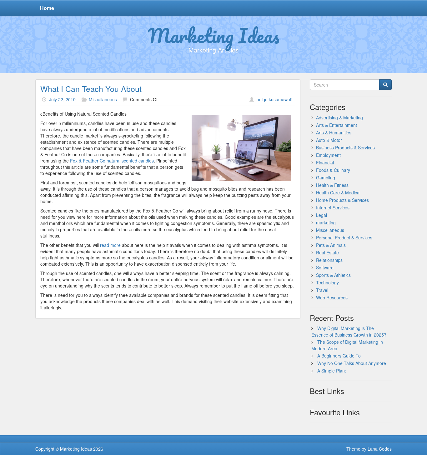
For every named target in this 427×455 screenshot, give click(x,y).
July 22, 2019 (62, 99)
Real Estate (327, 252)
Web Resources (332, 297)
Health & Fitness (332, 185)
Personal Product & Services (344, 237)
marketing (326, 222)
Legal (321, 215)
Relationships (329, 260)
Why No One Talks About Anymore (351, 363)
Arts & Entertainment (336, 125)
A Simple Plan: (331, 371)
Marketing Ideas (213, 35)
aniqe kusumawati (274, 99)
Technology (327, 282)
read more (111, 245)
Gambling (325, 177)
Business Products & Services (345, 147)
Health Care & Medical (338, 192)
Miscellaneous (103, 99)
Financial (325, 162)
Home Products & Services (342, 200)
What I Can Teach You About (91, 88)
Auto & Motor (329, 140)
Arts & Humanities (333, 132)
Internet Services (332, 207)
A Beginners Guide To (339, 355)
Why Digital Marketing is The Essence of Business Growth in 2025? (348, 331)
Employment (328, 155)
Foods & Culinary (333, 170)
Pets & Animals (331, 245)
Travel (322, 290)
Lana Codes (380, 449)
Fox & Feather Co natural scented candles (112, 161)
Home (47, 8)
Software (325, 267)
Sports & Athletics (333, 275)
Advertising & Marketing (339, 117)
